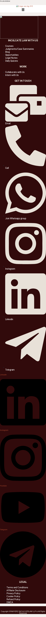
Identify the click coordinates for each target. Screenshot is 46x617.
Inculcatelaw (5, 1)
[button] (23, 9)
